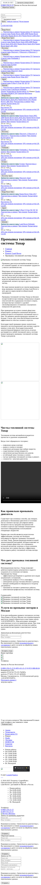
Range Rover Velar (8, 73)
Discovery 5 (33, 52)
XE (23, 83)
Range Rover (6, 30)
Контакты (28, 93)
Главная (8, 249)
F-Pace (13, 83)
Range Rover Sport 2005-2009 (21, 42)
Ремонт (8, 251)
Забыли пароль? (13, 21)
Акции (3, 91)
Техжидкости (11, 91)
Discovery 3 (15, 52)
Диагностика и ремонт (11, 32)
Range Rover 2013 (15, 36)
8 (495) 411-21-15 (20, 668)
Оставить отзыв (7, 651)
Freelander (5, 54)
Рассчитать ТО (6, 107)
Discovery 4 (24, 52)
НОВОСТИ (12, 93)
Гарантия (20, 93)
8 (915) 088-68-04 (33, 668)
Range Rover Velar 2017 (19, 77)
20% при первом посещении (11, 109)
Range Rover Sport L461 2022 (15, 120)
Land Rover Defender (18, 89)
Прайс (37, 91)
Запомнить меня (9, 19)
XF (26, 83)
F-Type (18, 83)
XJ (28, 83)
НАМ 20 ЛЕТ (8, 2)
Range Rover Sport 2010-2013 (15, 118)
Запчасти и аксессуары (10, 98)
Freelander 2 (15, 58)
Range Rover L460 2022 (31, 36)
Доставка (4, 93)
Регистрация (24, 21)
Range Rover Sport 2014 (26, 44)
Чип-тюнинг (11, 121)
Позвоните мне (7, 724)
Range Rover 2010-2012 (9, 100)
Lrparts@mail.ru (12, 775)
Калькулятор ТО (26, 32)
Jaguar (4, 79)
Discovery (5, 48)
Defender (4, 85)
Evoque (4, 60)
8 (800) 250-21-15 (7, 5)
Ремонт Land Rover (13, 253)
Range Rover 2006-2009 (19, 34)
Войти (4, 21)
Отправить (5, 833)
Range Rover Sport (8, 38)
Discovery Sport (7, 67)
